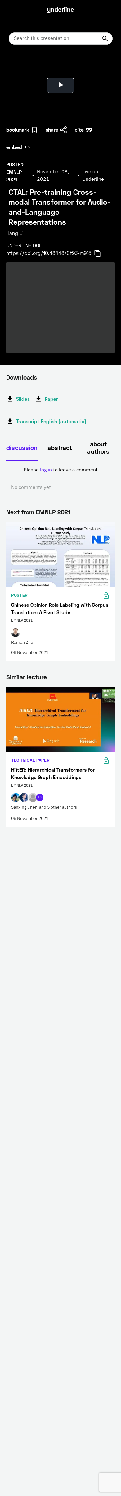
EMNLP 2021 (53, 512)
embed (14, 147)
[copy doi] (101, 253)
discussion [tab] (22, 447)
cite (79, 130)
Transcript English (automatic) (51, 421)
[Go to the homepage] (60, 10)
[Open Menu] (10, 10)
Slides (23, 399)
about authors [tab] (98, 447)
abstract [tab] (59, 447)
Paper (51, 399)
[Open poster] (16, 65)
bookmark (17, 130)
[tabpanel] (60, 478)
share (52, 130)
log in (46, 470)
